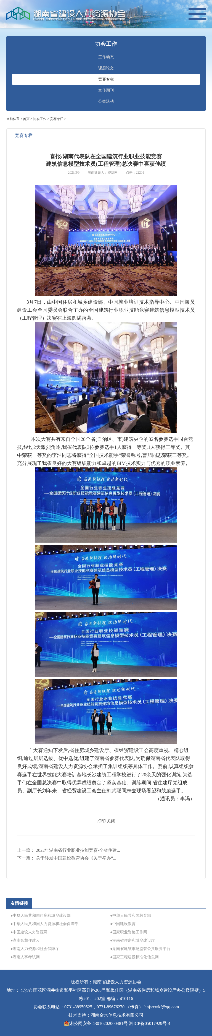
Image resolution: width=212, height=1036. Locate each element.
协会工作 (39, 119)
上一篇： (68, 850)
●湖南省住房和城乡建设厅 (132, 940)
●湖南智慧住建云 (25, 940)
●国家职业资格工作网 (128, 932)
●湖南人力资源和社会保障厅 (34, 949)
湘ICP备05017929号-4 (149, 1023)
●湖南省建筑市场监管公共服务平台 (140, 949)
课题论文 (106, 68)
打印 (101, 821)
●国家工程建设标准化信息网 (134, 957)
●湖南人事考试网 (25, 957)
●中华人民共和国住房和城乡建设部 (40, 915)
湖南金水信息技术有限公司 (117, 1015)
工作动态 (106, 57)
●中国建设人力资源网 (28, 932)
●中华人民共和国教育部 (130, 915)
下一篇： (66, 858)
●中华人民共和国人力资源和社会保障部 (44, 924)
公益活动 (106, 101)
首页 (26, 119)
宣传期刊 (106, 90)
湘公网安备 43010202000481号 (98, 1023)
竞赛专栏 (106, 79)
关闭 (111, 821)
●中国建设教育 (123, 924)
